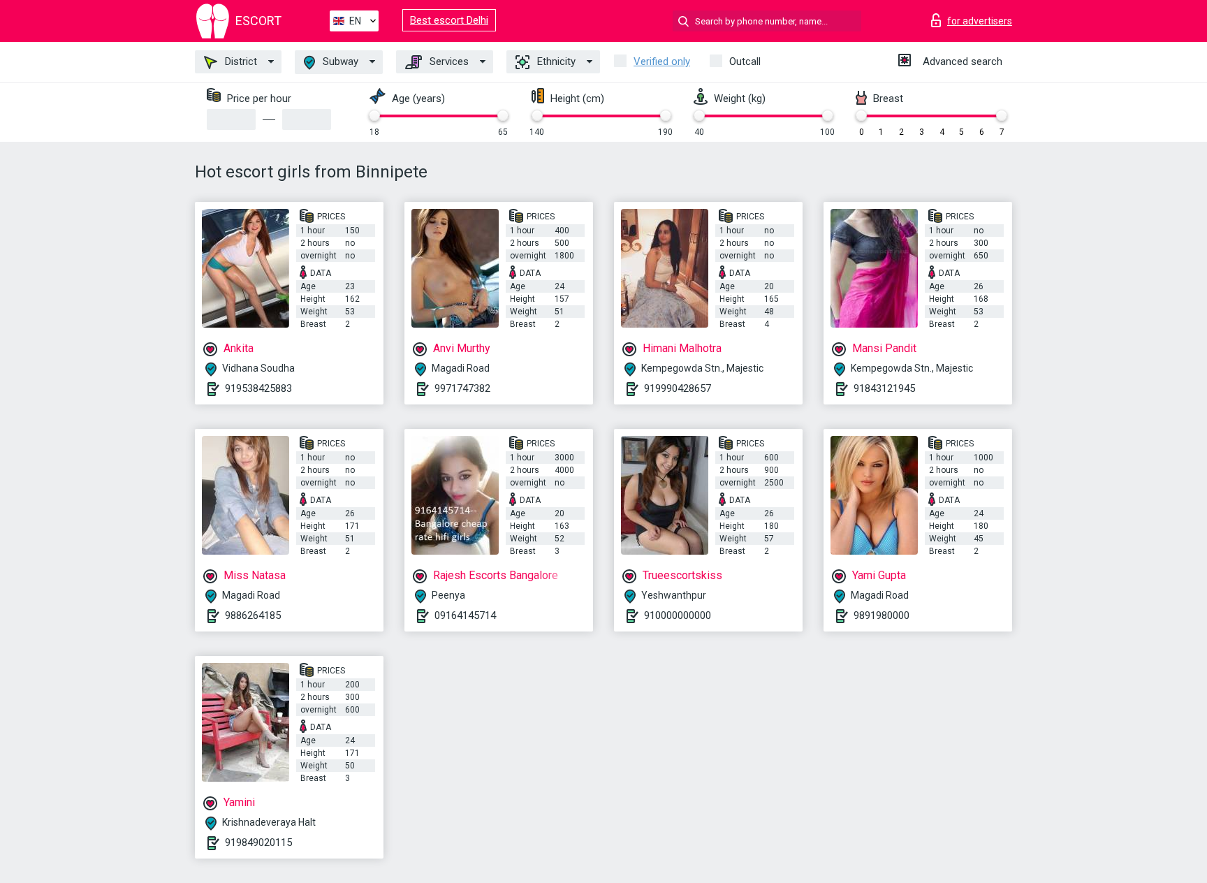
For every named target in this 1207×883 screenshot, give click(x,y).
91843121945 (884, 388)
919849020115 (258, 842)
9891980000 (881, 615)
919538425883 (258, 388)
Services (448, 61)
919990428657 (677, 388)
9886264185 (253, 615)
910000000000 (677, 615)
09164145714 (465, 615)
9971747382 (462, 388)
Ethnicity (555, 61)
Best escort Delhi (449, 20)
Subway (339, 61)
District (239, 61)
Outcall (745, 61)
